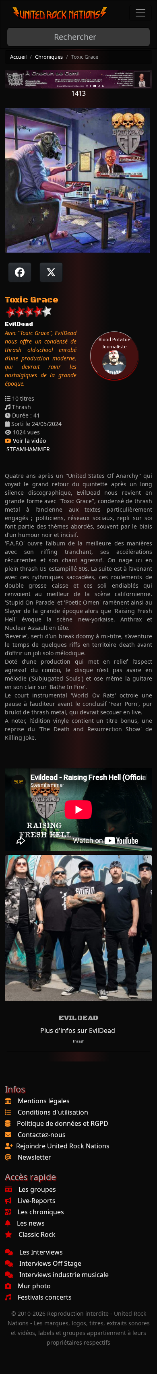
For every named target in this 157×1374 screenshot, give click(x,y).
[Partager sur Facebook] (19, 272)
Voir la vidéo (28, 440)
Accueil (18, 56)
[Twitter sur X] (51, 272)
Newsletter (34, 1157)
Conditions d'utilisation (53, 1112)
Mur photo (34, 1285)
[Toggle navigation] (140, 13)
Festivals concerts (45, 1297)
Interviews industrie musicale (64, 1274)
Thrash (78, 1041)
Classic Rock (37, 1234)
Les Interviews (41, 1252)
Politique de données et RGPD (62, 1123)
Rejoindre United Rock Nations (62, 1146)
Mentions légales (44, 1100)
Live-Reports (37, 1200)
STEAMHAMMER (27, 449)
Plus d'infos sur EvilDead (77, 1030)
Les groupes (37, 1189)
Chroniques (49, 56)
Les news (31, 1223)
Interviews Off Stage (50, 1263)
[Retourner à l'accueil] (60, 13)
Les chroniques (41, 1211)
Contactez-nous (42, 1134)
